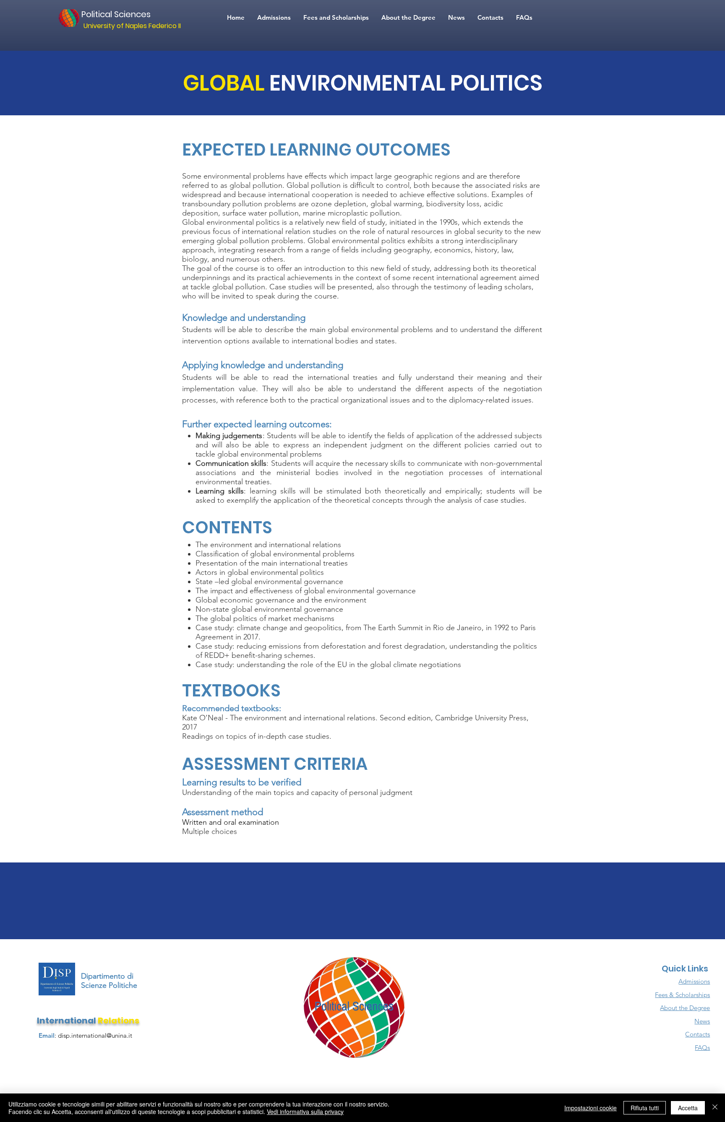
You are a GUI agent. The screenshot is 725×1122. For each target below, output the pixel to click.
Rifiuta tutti (645, 1108)
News (702, 1021)
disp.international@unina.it (95, 1035)
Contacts (697, 1034)
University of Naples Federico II (132, 26)
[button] (524, 17)
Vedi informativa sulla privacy (305, 1111)
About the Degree (685, 1008)
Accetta (688, 1108)
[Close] (715, 1107)
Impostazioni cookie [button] (590, 1108)
